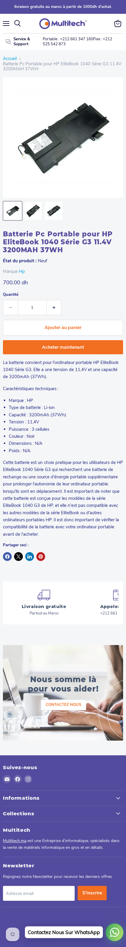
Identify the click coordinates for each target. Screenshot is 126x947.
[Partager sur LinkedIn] (29, 556)
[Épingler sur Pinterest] (40, 556)
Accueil (10, 58)
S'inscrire (92, 893)
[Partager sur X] (18, 556)
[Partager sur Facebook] (7, 556)
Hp (22, 271)
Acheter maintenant (63, 347)
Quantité (10, 295)
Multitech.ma (14, 841)
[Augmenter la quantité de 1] (54, 307)
